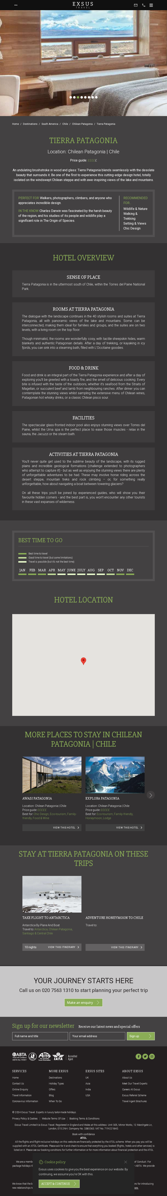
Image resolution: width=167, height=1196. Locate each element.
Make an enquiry (80, 1002)
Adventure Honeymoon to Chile (114, 917)
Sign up (134, 1036)
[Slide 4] (81, 97)
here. (136, 1187)
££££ (92, 160)
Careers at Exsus (131, 1089)
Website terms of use (53, 1118)
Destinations (30, 124)
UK (87, 1077)
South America (50, 124)
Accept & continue (55, 1184)
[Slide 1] (70, 97)
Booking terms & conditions (84, 1118)
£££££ (42, 810)
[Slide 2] (74, 97)
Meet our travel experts (134, 1083)
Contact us (18, 1083)
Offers (52, 1089)
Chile (65, 124)
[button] (83, 661)
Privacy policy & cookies (25, 1118)
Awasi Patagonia (37, 798)
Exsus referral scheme (134, 1095)
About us (127, 1077)
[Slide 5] (85, 97)
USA (88, 1095)
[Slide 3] (78, 97)
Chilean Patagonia (82, 124)
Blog (51, 1095)
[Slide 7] (92, 97)
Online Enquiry (20, 1089)
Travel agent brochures (134, 1101)
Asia (88, 1083)
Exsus (83, 5)
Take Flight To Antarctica (46, 917)
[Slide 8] (96, 97)
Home (15, 124)
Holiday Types (56, 1083)
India (88, 1089)
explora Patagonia (102, 798)
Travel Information (22, 1095)
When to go (55, 1101)
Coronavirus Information (25, 1101)
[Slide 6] (89, 97)
